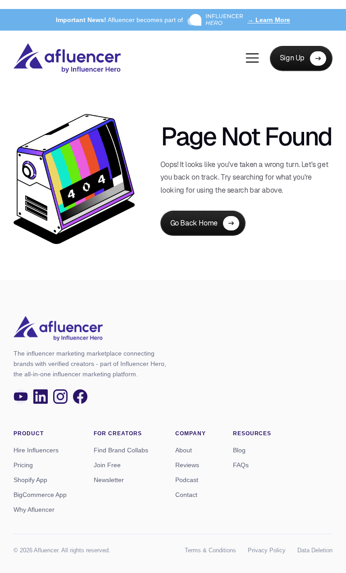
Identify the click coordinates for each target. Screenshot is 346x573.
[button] (252, 58)
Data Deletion (314, 550)
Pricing (23, 465)
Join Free (107, 465)
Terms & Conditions (210, 550)
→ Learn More (268, 19)
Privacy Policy (267, 550)
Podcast (186, 479)
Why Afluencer (34, 509)
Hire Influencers (36, 450)
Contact (186, 494)
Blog (239, 450)
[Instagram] (60, 396)
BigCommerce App (40, 494)
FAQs (241, 465)
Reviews (187, 465)
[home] (67, 58)
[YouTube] (21, 396)
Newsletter (109, 479)
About (183, 450)
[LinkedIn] (40, 396)
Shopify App (30, 479)
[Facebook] (80, 396)
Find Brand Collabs (121, 450)
